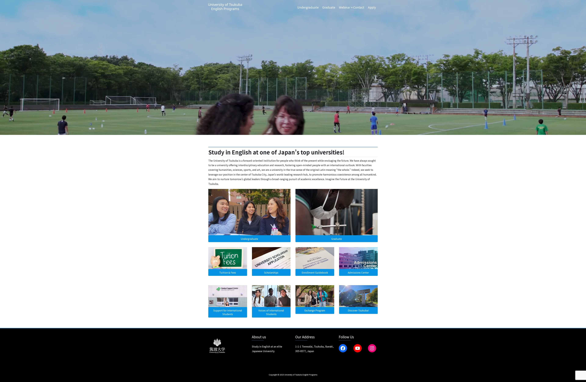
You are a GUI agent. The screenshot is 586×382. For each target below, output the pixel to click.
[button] (249, 238)
